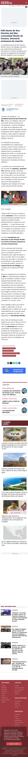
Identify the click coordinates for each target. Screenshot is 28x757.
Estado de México (20, 687)
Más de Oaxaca (6, 699)
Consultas (17, 726)
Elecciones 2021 (8, 350)
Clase (16, 716)
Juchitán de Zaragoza (8, 116)
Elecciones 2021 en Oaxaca (11, 353)
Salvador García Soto (9, 398)
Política (4, 693)
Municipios (4, 105)
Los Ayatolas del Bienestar (8, 411)
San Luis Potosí (19, 689)
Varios (16, 707)
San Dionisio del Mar (9, 355)
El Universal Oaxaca (9, 348)
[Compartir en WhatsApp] (14, 363)
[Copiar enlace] (19, 363)
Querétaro (17, 691)
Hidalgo (17, 685)
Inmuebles (18, 701)
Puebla (17, 693)
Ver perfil (9, 110)
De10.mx (17, 724)
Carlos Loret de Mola (9, 408)
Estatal (4, 685)
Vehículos (17, 705)
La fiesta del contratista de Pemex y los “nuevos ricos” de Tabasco (11, 392)
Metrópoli (4, 687)
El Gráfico (17, 714)
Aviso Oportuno (19, 722)
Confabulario (18, 720)
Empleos (17, 703)
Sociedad (4, 689)
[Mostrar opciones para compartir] (26, 7)
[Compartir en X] (11, 363)
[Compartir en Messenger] (16, 363)
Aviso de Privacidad (15, 739)
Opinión (5, 384)
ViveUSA (17, 718)
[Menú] (26, 2)
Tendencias (5, 697)
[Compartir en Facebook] (8, 363)
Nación (3, 695)
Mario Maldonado (8, 388)
